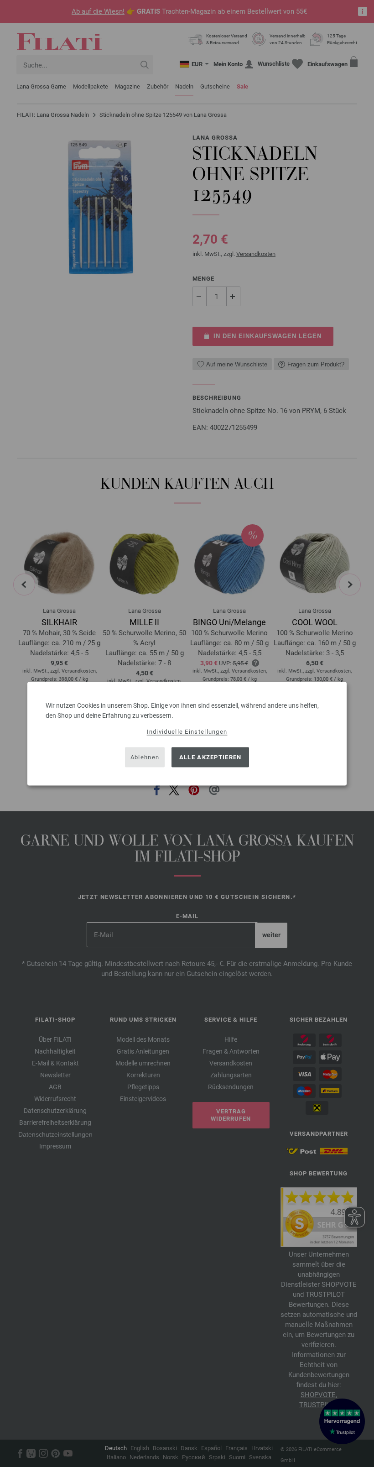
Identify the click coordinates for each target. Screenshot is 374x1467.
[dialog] (187, 733)
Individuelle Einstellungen (187, 731)
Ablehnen (144, 757)
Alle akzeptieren (210, 757)
